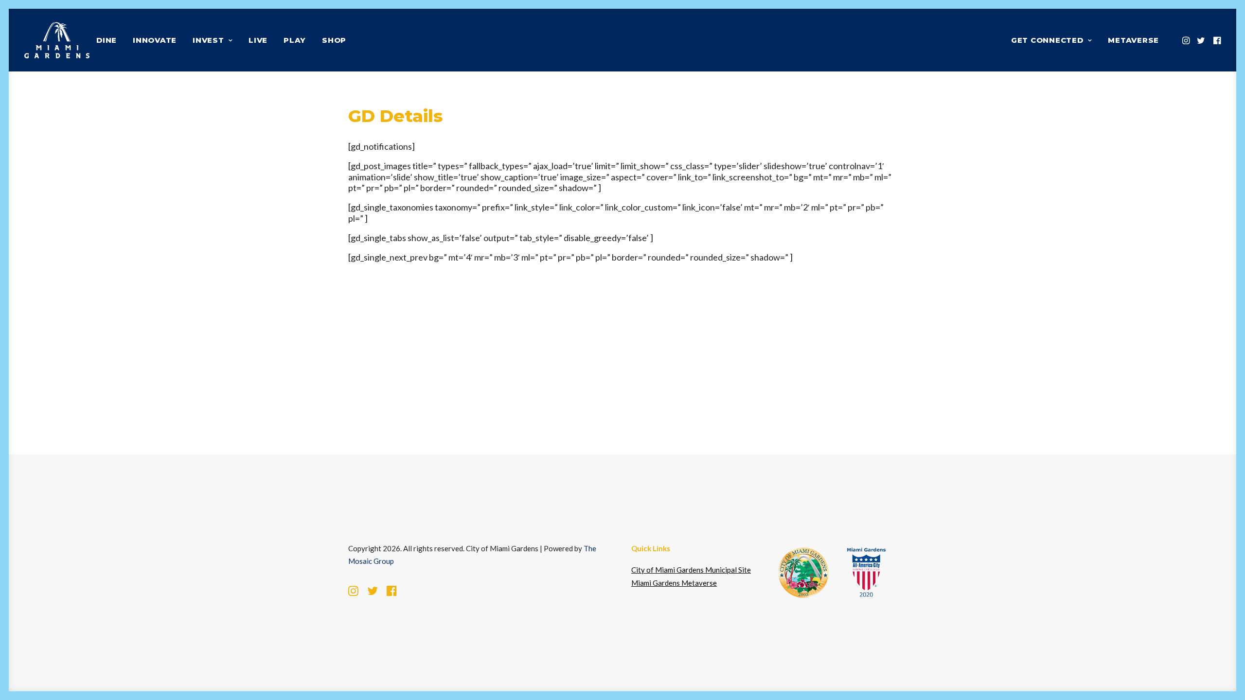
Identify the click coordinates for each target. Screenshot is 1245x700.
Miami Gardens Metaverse (674, 582)
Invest (208, 40)
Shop (334, 40)
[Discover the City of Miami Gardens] (56, 40)
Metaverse (1133, 40)
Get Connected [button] (1047, 40)
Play (295, 40)
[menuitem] (106, 40)
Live (258, 40)
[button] (1187, 40)
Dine (106, 40)
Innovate (155, 40)
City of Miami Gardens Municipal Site (691, 569)
